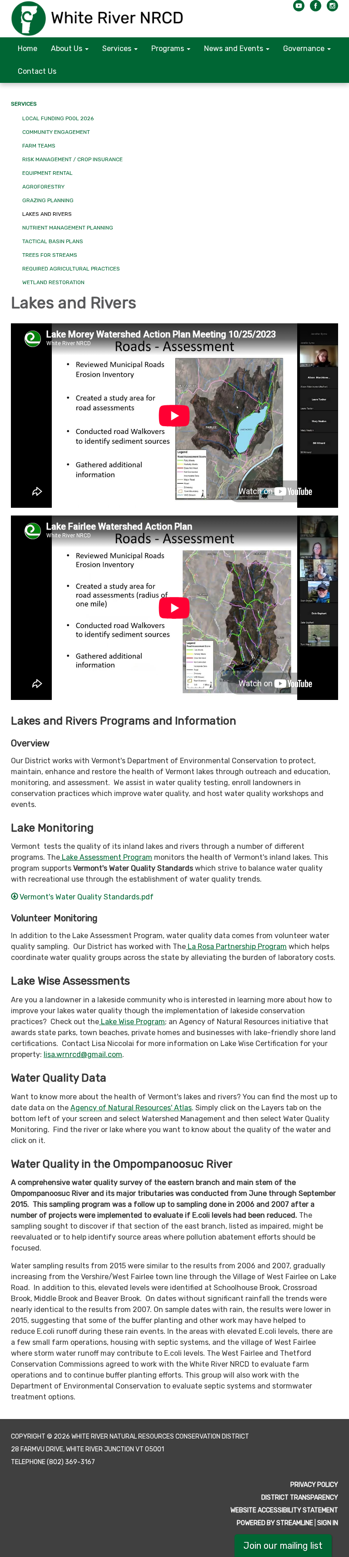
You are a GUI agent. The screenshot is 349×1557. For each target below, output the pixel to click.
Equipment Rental (47, 173)
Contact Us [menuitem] (37, 71)
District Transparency (299, 1497)
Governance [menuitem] (303, 48)
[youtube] (298, 9)
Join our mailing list (283, 1545)
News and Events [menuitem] (233, 48)
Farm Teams (38, 146)
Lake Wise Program (132, 1021)
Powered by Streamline (275, 1523)
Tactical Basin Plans (52, 241)
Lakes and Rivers (47, 214)
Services (24, 104)
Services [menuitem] (116, 48)
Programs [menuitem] (167, 48)
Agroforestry (43, 187)
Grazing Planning (48, 200)
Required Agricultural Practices (71, 268)
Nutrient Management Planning (67, 228)
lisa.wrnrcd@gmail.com (83, 1054)
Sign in (327, 1523)
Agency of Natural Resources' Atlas (131, 1107)
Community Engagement (56, 132)
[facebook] (315, 9)
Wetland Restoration (53, 282)
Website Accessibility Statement (284, 1510)
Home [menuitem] (27, 48)
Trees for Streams (49, 255)
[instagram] (332, 9)
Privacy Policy (314, 1485)
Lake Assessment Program (106, 857)
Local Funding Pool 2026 (58, 118)
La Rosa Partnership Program (236, 946)
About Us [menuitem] (66, 48)
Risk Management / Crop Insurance (72, 159)
